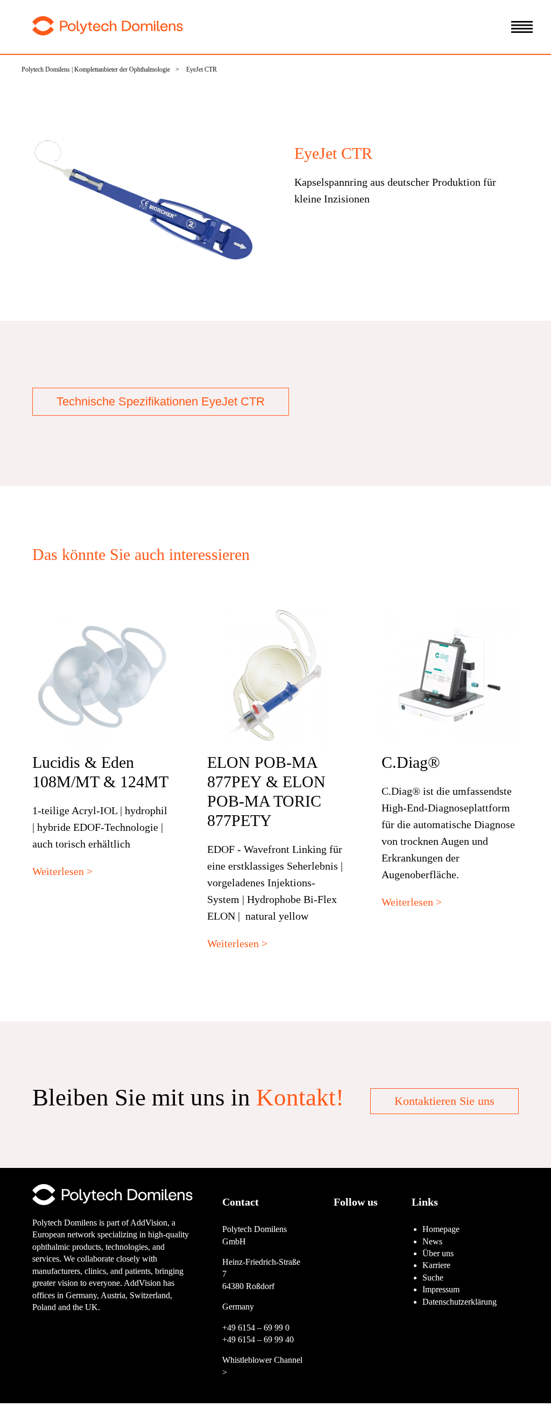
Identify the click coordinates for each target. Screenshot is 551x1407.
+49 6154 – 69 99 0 (255, 1327)
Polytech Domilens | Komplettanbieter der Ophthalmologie (96, 69)
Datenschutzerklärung (459, 1301)
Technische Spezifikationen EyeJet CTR (160, 401)
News (432, 1241)
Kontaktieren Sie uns (444, 1101)
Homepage (441, 1229)
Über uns (438, 1253)
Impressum (441, 1289)
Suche (432, 1277)
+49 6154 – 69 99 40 (258, 1339)
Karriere (436, 1265)
